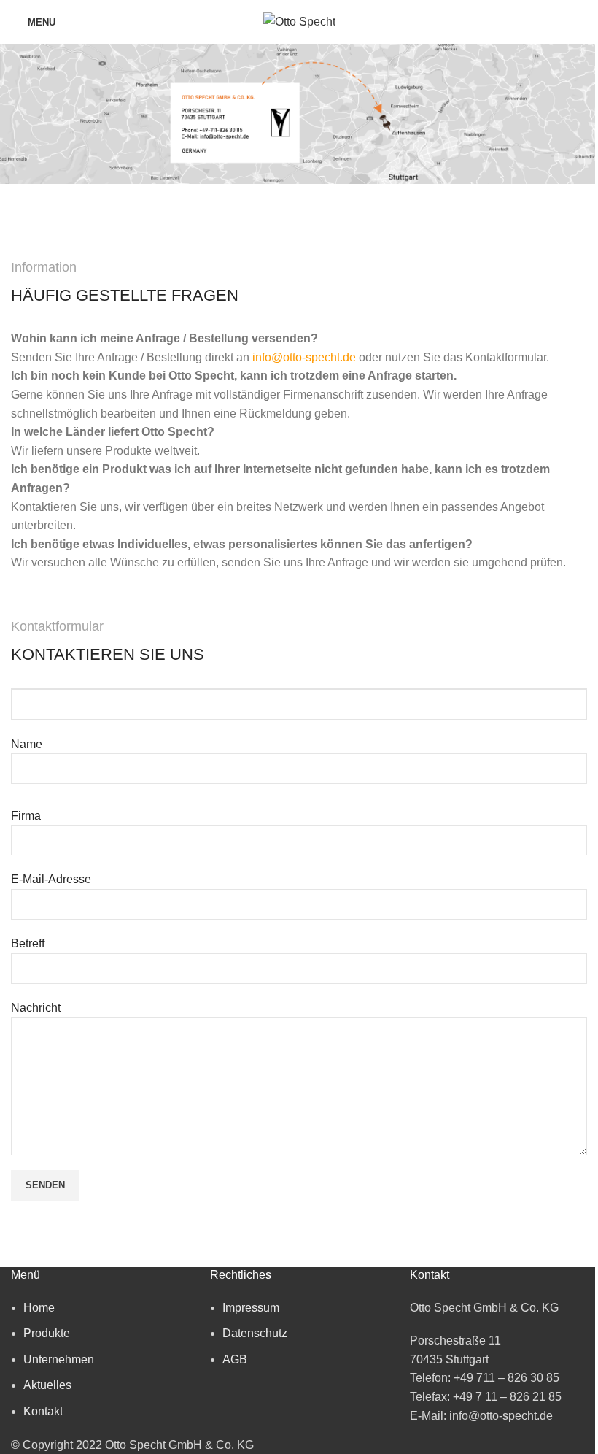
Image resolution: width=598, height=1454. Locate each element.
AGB (234, 1359)
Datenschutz (254, 1333)
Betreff (27, 943)
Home (39, 1307)
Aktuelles (47, 1385)
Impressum (250, 1307)
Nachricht (36, 1007)
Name (26, 744)
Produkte (46, 1333)
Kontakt (43, 1411)
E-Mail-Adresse (51, 879)
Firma (26, 815)
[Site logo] (299, 21)
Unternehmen (58, 1359)
